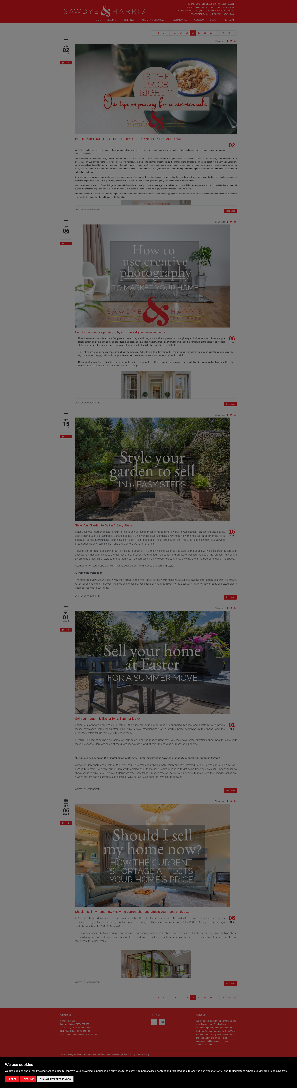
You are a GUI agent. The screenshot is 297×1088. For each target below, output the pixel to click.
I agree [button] (12, 1079)
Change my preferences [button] (55, 1079)
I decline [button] (28, 1079)
